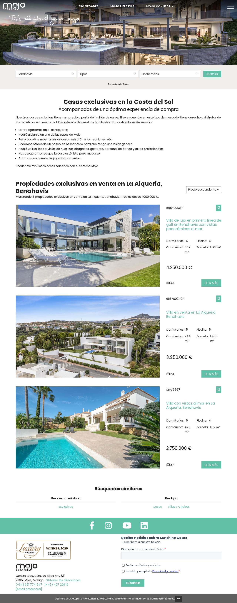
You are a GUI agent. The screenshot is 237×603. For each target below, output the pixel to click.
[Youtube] (127, 527)
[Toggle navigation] (230, 6)
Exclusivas (66, 507)
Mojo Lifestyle (122, 6)
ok (178, 598)
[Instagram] (108, 527)
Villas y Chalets (179, 507)
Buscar (212, 74)
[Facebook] (92, 527)
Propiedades (89, 6)
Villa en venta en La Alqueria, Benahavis (191, 314)
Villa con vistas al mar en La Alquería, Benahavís (190, 405)
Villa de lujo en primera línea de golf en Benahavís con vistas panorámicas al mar (193, 224)
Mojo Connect (158, 6)
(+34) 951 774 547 (29, 584)
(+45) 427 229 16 (56, 584)
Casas (157, 507)
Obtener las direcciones (63, 580)
